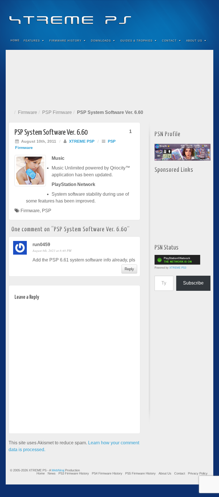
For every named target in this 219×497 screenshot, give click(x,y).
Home (15, 40)
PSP (46, 210)
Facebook (166, 16)
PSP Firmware (57, 112)
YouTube (197, 16)
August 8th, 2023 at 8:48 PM (52, 250)
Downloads (101, 40)
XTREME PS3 (177, 267)
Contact (169, 40)
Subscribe (193, 283)
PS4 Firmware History (107, 473)
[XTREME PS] (109, 16)
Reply (129, 269)
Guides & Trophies (136, 40)
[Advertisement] (109, 78)
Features (32, 40)
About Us (194, 40)
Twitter (189, 16)
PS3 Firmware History (73, 473)
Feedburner (174, 16)
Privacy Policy (198, 473)
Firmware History (65, 40)
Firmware (27, 112)
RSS (205, 16)
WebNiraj (58, 470)
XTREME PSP (81, 141)
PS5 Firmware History (140, 473)
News (52, 473)
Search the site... (205, 40)
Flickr (182, 16)
